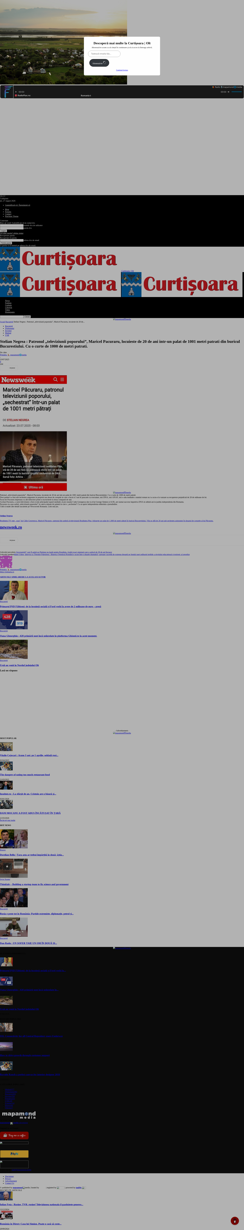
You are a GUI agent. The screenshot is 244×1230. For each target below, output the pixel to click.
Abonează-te (97, 63)
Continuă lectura (122, 70)
